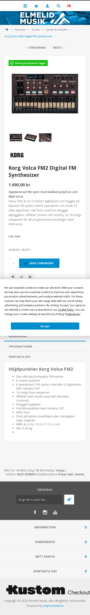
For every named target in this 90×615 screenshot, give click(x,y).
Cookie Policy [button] (66, 309)
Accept (45, 326)
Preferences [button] (72, 314)
